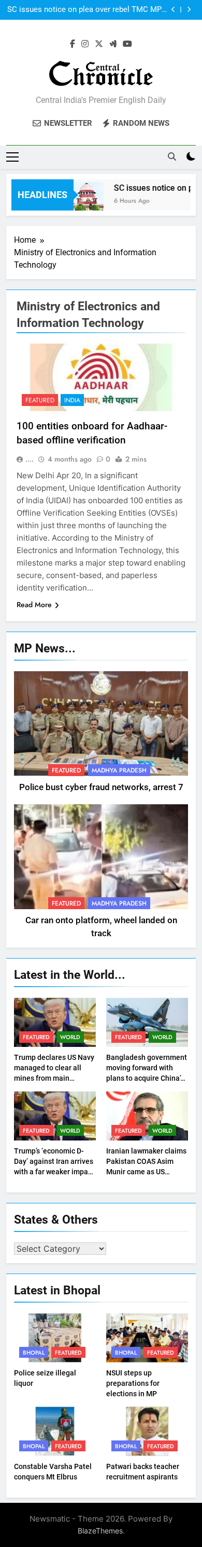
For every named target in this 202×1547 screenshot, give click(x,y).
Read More (34, 604)
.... (29, 459)
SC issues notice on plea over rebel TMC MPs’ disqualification (87, 10)
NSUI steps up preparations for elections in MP (133, 1383)
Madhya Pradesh (119, 770)
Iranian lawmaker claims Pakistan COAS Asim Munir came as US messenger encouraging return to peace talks (146, 1172)
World (70, 1037)
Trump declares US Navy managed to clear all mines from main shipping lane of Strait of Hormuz (54, 1078)
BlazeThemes (100, 1530)
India (72, 400)
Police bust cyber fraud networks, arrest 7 (101, 787)
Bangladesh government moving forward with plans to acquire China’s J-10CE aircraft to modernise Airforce (146, 1078)
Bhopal (34, 1352)
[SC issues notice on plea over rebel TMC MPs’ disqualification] (79, 201)
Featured (39, 400)
